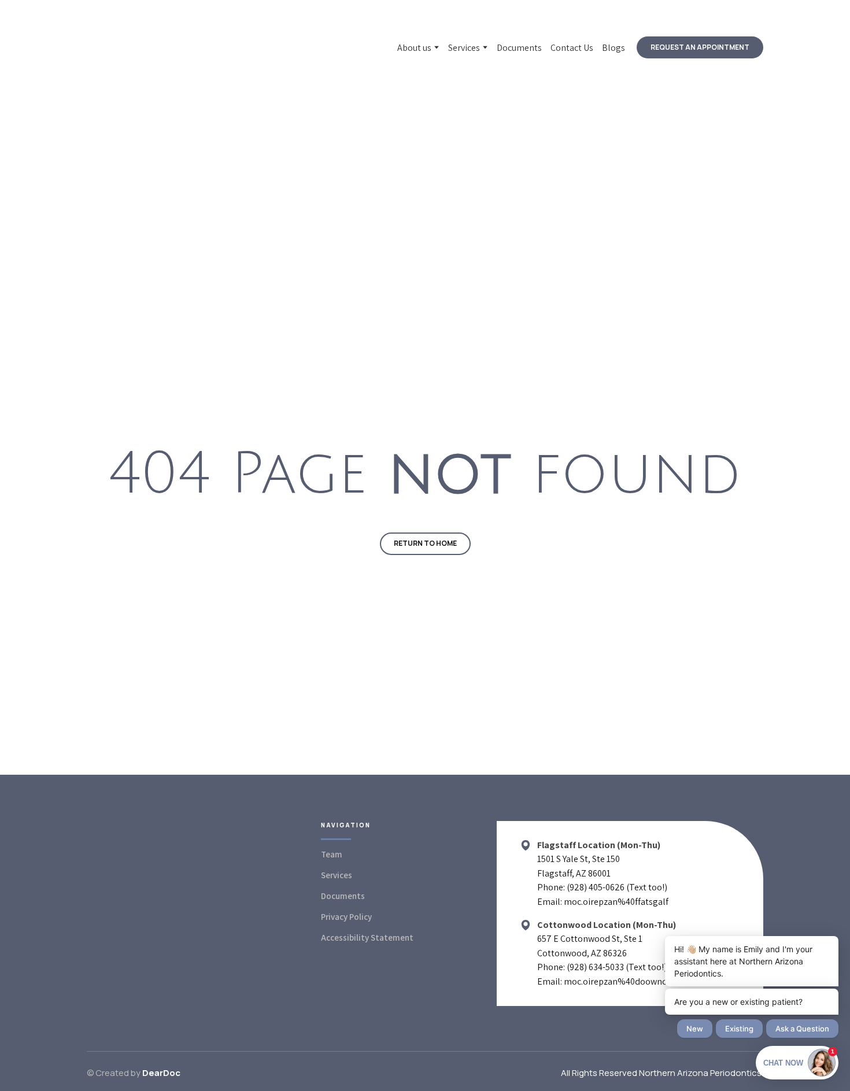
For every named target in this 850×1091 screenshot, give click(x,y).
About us (414, 48)
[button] (700, 47)
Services (464, 48)
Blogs (613, 48)
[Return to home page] (169, 47)
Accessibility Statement (367, 937)
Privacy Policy (346, 916)
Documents (519, 48)
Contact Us (571, 48)
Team (331, 854)
